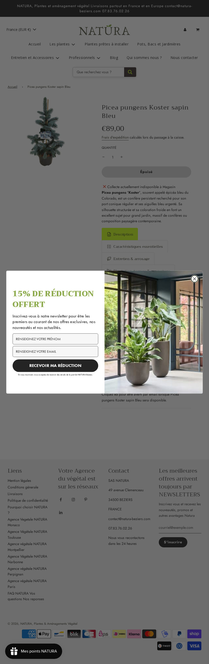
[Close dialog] (194, 278)
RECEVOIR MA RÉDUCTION (55, 365)
